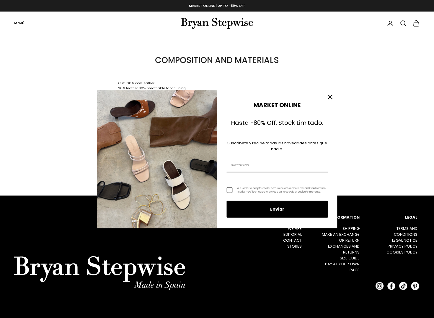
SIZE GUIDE (350, 258)
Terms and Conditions (405, 231)
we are (295, 228)
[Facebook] (391, 286)
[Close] (330, 97)
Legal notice (404, 240)
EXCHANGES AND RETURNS (344, 249)
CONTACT (292, 240)
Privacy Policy (402, 246)
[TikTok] (403, 286)
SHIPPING (351, 228)
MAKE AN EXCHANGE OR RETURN (341, 237)
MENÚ (19, 23)
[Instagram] (380, 286)
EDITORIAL (292, 234)
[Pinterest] (415, 286)
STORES (294, 246)
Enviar (277, 209)
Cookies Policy (401, 252)
